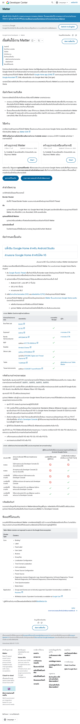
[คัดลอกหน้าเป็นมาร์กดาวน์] (39, 40)
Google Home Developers (10, 35)
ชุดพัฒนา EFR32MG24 (25, 352)
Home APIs (22, 657)
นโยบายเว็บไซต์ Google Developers (44, 637)
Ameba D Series (24, 347)
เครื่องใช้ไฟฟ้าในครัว (39, 676)
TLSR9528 (22, 363)
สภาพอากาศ (37, 657)
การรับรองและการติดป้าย (55, 656)
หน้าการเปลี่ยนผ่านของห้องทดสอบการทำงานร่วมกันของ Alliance (43, 19)
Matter (6, 9)
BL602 (21, 324)
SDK (24, 132)
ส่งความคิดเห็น (69, 41)
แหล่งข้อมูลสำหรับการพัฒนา (55, 666)
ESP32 (21, 333)
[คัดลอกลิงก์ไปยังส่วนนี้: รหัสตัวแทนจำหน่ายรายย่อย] (28, 375)
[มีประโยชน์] (72, 35)
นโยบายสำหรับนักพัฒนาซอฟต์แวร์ (54, 686)
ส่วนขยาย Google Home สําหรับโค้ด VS (25, 255)
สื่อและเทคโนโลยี (39, 667)
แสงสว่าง (36, 653)
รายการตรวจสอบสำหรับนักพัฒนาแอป (36, 178)
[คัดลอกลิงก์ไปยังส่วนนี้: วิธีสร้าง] (12, 124)
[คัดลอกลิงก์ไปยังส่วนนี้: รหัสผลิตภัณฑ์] (16, 502)
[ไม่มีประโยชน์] (76, 35)
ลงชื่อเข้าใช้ (74, 2)
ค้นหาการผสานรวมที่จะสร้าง (8, 694)
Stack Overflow (69, 665)
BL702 (21, 328)
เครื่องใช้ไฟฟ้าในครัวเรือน (39, 671)
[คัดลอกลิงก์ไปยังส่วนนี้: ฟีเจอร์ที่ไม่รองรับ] (22, 517)
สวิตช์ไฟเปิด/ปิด (41, 601)
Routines (18, 592)
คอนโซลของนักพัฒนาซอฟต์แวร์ (70, 654)
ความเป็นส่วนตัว (14, 714)
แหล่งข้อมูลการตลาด (55, 661)
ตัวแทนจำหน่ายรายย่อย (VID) (19, 294)
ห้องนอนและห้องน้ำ (39, 680)
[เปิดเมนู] (3, 2)
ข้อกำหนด (5, 714)
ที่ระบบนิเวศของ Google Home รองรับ (61, 298)
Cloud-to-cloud (8, 675)
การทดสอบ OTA (65, 332)
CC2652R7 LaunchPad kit (32, 369)
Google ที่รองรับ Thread (17, 273)
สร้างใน (27, 419)
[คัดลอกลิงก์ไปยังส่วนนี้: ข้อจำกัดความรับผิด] (24, 92)
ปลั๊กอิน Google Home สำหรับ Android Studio (30, 248)
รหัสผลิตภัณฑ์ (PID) (38, 294)
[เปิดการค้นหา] (52, 2)
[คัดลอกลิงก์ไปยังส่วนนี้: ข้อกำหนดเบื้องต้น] (23, 237)
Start (32, 160)
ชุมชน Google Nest (70, 669)
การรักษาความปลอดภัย (38, 662)
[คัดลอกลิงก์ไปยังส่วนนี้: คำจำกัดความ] (18, 187)
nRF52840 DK (23, 337)
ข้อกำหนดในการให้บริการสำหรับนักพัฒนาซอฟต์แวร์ (54, 679)
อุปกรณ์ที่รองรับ (10, 178)
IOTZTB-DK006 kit (30, 343)
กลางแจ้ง (36, 684)
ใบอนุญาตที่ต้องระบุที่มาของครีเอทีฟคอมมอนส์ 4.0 (36, 635)
